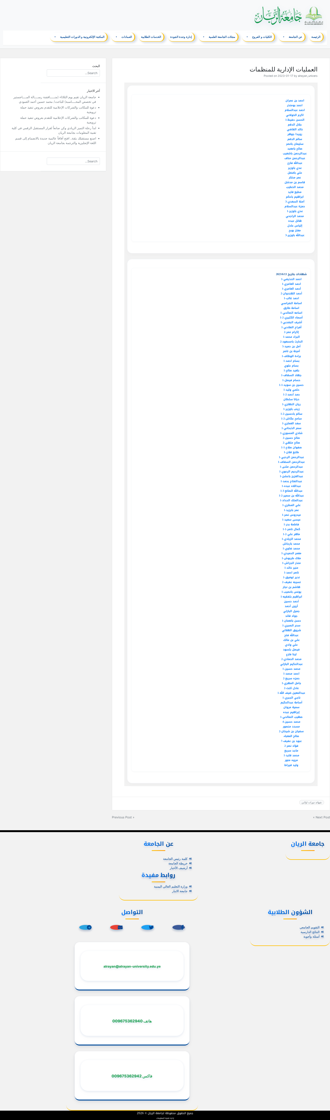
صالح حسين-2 (291, 438)
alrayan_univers (308, 75)
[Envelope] (116, 927)
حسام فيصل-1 (291, 380)
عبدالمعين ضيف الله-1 (291, 693)
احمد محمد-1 (291, 673)
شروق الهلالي (291, 630)
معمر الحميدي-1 (291, 553)
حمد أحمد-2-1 (291, 394)
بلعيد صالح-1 (291, 370)
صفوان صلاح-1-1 (291, 447)
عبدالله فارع (294, 163)
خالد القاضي (295, 129)
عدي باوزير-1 (295, 211)
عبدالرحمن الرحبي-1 (291, 457)
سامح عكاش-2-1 (291, 418)
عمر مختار (295, 177)
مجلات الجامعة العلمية (222, 37)
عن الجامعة (296, 37)
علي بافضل (295, 172)
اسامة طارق (291, 308)
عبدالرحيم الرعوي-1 (291, 471)
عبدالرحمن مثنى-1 (291, 466)
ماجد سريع (291, 750)
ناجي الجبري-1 (291, 697)
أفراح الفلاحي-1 (291, 327)
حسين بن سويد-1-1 (291, 385)
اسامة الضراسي (291, 303)
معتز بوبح (295, 230)
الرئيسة (316, 37)
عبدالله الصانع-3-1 (291, 490)
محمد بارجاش (291, 543)
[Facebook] (178, 927)
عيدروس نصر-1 (291, 514)
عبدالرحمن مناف (294, 158)
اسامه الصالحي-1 (291, 312)
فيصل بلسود (291, 649)
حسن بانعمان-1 (291, 620)
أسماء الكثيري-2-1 (291, 317)
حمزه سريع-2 (291, 678)
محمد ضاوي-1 (291, 548)
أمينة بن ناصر (291, 351)
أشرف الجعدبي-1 (291, 322)
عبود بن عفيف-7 (291, 741)
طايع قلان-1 (291, 452)
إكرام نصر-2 (291, 332)
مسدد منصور (291, 726)
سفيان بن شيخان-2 (291, 731)
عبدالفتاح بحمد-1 (291, 481)
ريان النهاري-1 (291, 404)
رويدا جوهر (294, 134)
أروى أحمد (291, 606)
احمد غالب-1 (291, 298)
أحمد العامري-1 (291, 288)
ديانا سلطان (291, 399)
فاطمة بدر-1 (291, 524)
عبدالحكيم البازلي (291, 664)
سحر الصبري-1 (291, 625)
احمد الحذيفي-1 (291, 279)
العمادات (126, 37)
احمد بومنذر (294, 105)
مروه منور (291, 760)
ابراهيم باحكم (295, 196)
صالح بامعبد (294, 148)
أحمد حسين (291, 601)
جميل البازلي (291, 611)
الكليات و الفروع (262, 37)
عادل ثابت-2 (291, 688)
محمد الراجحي (295, 216)
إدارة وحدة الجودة (181, 37)
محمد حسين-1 (291, 668)
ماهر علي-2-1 (291, 534)
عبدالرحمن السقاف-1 (291, 462)
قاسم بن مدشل (295, 182)
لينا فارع (291, 654)
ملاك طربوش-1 (291, 558)
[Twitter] (147, 927)
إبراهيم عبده (291, 712)
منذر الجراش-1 (291, 563)
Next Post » (321, 817)
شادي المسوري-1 (291, 433)
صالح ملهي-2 (291, 442)
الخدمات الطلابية (151, 37)
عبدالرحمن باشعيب (295, 153)
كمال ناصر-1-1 (291, 529)
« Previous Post (123, 817)
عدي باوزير (295, 168)
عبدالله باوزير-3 (294, 235)
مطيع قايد (295, 192)
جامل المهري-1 (291, 683)
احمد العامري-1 (291, 284)
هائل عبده (295, 221)
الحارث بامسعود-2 (291, 341)
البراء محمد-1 (291, 336)
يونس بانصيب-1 (291, 591)
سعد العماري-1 (291, 423)
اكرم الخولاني (295, 115)
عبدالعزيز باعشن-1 (291, 476)
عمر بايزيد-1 (291, 510)
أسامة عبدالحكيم (291, 702)
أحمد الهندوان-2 (291, 293)
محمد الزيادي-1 (291, 539)
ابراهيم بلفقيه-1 (291, 596)
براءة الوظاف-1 (291, 356)
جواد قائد (291, 616)
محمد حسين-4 (291, 721)
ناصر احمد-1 (291, 572)
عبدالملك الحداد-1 (291, 500)
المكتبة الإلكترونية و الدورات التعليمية (82, 37)
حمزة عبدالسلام (295, 206)
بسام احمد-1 (291, 361)
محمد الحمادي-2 (291, 659)
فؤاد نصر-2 (291, 745)
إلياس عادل (294, 225)
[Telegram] (85, 927)
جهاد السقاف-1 (291, 375)
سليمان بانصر (294, 144)
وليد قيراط (291, 765)
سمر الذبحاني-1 (291, 428)
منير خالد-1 (291, 567)
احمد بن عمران (295, 100)
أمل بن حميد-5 (291, 346)
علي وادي (291, 644)
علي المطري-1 (291, 505)
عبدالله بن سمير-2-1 (291, 495)
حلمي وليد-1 (291, 389)
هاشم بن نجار (291, 587)
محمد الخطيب (295, 187)
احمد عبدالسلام (295, 110)
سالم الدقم (294, 139)
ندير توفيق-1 (291, 577)
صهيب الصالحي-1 (291, 717)
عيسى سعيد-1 (291, 519)
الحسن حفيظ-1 (294, 119)
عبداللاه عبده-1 (291, 486)
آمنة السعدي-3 (294, 201)
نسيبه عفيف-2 (291, 582)
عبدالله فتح (291, 635)
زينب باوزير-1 (291, 409)
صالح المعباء (291, 736)
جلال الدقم (295, 124)
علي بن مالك (291, 640)
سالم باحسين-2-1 (291, 413)
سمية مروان (291, 707)
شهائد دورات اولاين (312, 802)
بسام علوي (291, 365)
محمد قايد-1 (291, 755)
